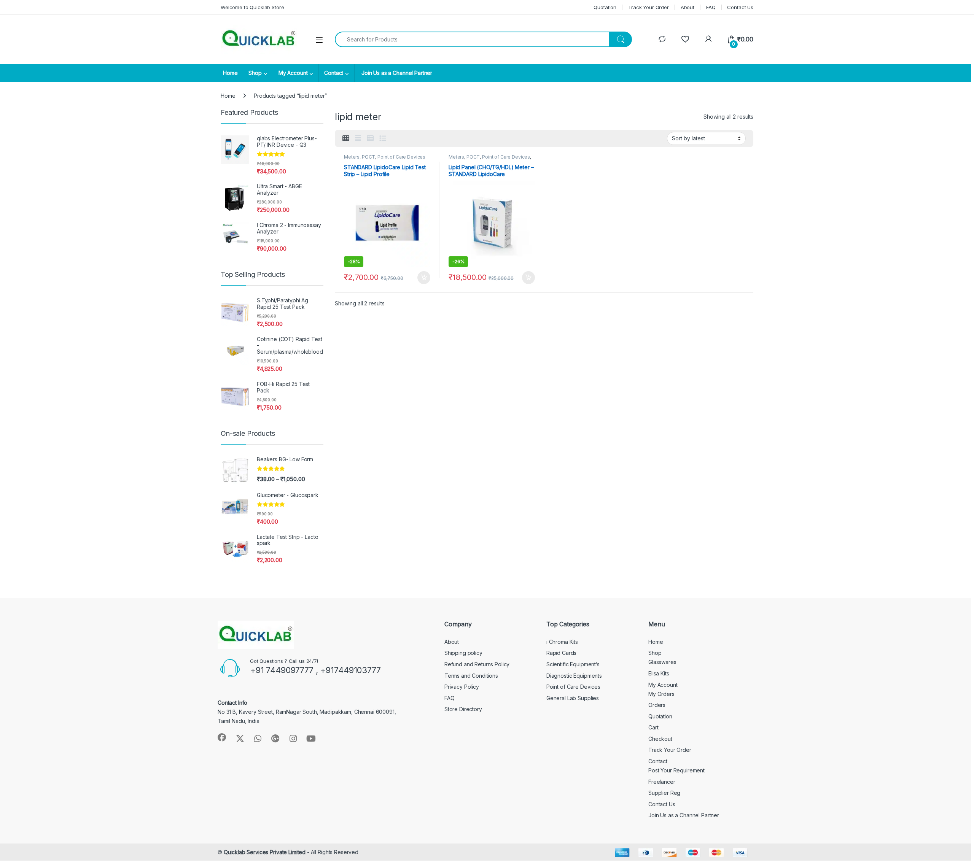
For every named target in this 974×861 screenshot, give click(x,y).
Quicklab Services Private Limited (265, 852)
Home (230, 73)
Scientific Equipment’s (573, 664)
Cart (653, 727)
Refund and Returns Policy (477, 664)
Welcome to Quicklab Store (252, 7)
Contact (333, 73)
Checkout (660, 739)
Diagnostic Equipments (574, 675)
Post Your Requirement (676, 770)
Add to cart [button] (423, 277)
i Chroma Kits (562, 642)
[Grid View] (345, 138)
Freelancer (661, 781)
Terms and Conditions (471, 675)
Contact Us (740, 7)
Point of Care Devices (401, 157)
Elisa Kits (658, 673)
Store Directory (463, 709)
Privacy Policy (461, 686)
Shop (254, 73)
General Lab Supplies (572, 698)
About (687, 7)
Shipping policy (463, 653)
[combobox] (472, 39)
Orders (656, 705)
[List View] (382, 138)
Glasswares (662, 662)
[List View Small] (370, 138)
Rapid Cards (561, 653)
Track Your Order (648, 7)
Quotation (605, 7)
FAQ (711, 7)
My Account (293, 73)
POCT (368, 157)
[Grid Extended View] (358, 138)
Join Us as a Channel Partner (396, 73)
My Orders (661, 694)
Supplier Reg (664, 793)
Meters (352, 157)
